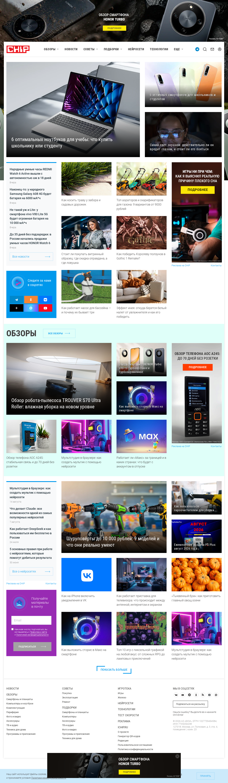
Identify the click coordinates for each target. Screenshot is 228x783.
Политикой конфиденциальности (32, 635)
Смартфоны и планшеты (19, 699)
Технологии (159, 49)
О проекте (123, 732)
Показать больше (114, 669)
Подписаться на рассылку (190, 704)
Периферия (12, 712)
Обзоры (49, 49)
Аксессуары (13, 721)
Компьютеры (69, 716)
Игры (121, 693)
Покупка (67, 693)
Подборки (111, 49)
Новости (71, 49)
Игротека (124, 688)
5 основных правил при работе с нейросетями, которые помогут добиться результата (31, 553)
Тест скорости (128, 715)
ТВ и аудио (12, 725)
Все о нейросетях (24, 571)
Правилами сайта (38, 632)
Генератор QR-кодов (129, 736)
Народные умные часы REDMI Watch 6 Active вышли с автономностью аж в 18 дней (31, 173)
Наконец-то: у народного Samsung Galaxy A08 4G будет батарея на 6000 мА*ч (30, 194)
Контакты (216, 265)
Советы (89, 49)
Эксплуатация (70, 697)
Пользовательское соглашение (135, 745)
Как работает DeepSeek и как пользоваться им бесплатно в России (31, 533)
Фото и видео (13, 716)
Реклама (124, 721)
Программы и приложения (21, 734)
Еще (177, 49)
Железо (122, 697)
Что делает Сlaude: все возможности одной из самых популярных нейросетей (31, 513)
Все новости (20, 256)
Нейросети (136, 49)
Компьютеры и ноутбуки (19, 703)
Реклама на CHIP (181, 265)
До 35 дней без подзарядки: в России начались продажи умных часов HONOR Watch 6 (30, 239)
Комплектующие (15, 708)
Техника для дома (16, 729)
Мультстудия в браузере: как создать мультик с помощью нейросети (30, 492)
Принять (205, 776)
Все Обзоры (55, 333)
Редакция (123, 740)
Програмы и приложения (76, 734)
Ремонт (66, 702)
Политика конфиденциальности (135, 749)
